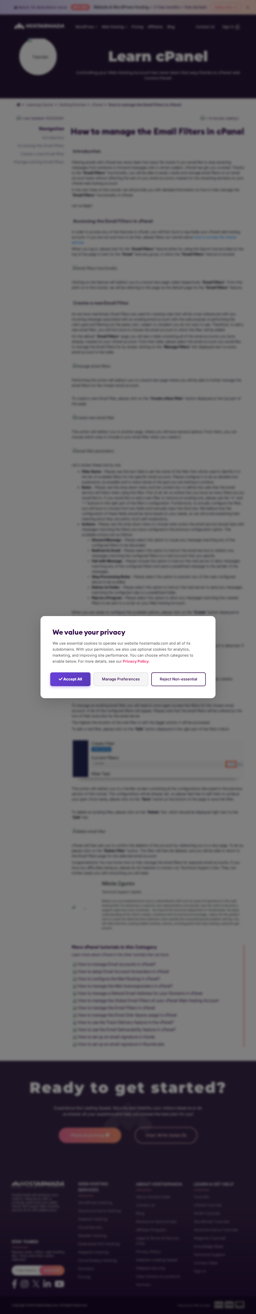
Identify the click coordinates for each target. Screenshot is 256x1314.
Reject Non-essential (178, 679)
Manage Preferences (121, 679)
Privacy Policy (136, 661)
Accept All (72, 679)
